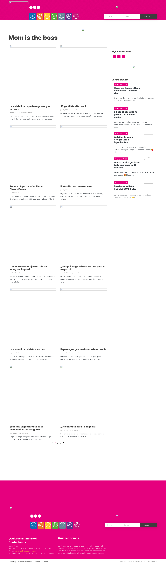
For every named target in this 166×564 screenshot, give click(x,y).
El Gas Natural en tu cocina (76, 186)
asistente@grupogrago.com (25, 551)
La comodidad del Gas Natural (27, 349)
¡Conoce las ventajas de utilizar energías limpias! (28, 268)
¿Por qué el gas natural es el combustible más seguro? (26, 428)
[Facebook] (31, 7)
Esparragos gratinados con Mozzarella (83, 349)
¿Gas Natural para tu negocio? (78, 426)
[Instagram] (34, 7)
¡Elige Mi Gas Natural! (73, 106)
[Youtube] (38, 7)
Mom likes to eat (121, 84)
